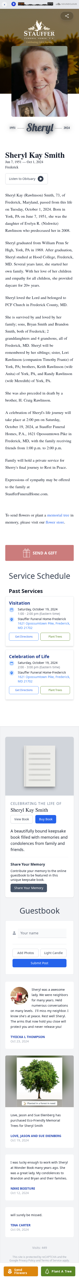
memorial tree (58, 515)
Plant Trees (55, 636)
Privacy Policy (27, 1260)
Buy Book (45, 819)
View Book (21, 819)
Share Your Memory (28, 888)
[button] (40, 1081)
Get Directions (24, 636)
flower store (55, 522)
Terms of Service (51, 1260)
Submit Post (39, 963)
